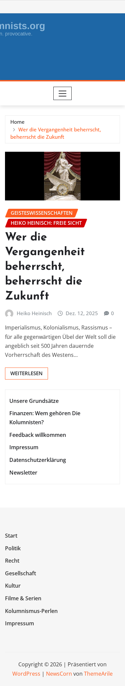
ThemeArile (98, 673)
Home (17, 121)
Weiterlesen (26, 373)
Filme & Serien (23, 598)
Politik (13, 548)
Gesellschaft (20, 573)
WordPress (26, 673)
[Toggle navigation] (62, 93)
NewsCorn (59, 673)
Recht (12, 560)
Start (11, 535)
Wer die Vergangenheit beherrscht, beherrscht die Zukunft (45, 267)
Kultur (13, 586)
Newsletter (23, 472)
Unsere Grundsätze (34, 401)
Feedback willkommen (37, 435)
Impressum (23, 447)
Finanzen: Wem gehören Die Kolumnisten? (44, 418)
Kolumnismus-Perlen (31, 611)
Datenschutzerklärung (37, 460)
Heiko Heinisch (34, 313)
